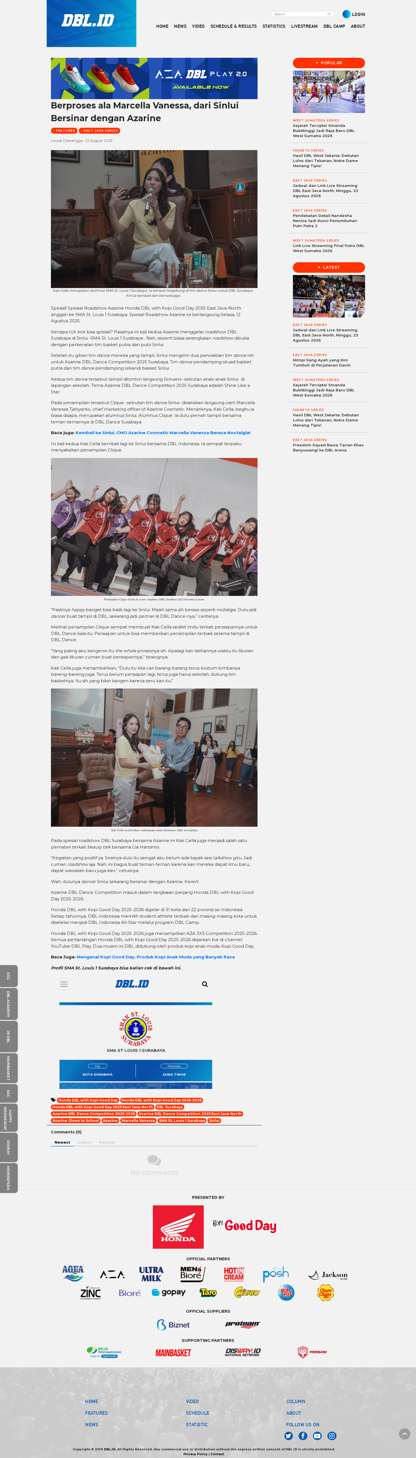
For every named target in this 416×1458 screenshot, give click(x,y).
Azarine (110, 1120)
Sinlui (214, 1120)
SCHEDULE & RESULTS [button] (234, 26)
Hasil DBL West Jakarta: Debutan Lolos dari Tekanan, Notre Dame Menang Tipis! (326, 160)
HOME (162, 26)
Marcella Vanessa (138, 1120)
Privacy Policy (195, 1454)
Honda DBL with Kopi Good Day (88, 1100)
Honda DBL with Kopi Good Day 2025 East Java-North (102, 1107)
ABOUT (293, 1413)
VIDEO (198, 26)
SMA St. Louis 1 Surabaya (182, 1120)
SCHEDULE (197, 1413)
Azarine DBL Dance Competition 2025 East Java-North (190, 1114)
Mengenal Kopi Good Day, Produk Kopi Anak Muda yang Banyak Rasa (156, 957)
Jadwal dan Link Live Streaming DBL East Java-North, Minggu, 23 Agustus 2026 (325, 190)
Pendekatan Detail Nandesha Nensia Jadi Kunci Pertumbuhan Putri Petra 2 (325, 220)
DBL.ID (109, 1449)
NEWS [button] (180, 26)
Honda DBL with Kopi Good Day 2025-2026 (161, 1100)
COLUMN (295, 1401)
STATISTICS (274, 26)
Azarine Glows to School (75, 1120)
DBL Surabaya (169, 1107)
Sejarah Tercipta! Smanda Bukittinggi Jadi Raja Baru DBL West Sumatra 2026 (324, 130)
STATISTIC (197, 1424)
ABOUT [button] (358, 26)
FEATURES (96, 1413)
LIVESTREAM (304, 26)
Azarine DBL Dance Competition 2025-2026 (93, 1114)
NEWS (91, 1424)
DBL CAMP (334, 26)
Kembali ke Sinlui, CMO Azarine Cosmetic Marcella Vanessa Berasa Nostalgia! (163, 432)
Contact (217, 1454)
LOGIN (358, 14)
